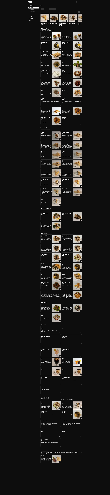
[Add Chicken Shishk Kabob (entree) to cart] (66, 21)
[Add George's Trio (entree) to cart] (59, 260)
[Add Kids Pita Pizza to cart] (81, 343)
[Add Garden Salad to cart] (59, 320)
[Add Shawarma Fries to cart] (81, 123)
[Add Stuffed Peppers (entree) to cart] (59, 289)
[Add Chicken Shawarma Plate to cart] (59, 408)
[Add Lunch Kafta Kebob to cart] (59, 436)
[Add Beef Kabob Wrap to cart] (59, 148)
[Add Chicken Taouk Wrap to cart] (81, 139)
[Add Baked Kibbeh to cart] (59, 95)
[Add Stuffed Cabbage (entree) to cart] (81, 279)
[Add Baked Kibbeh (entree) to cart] (59, 298)
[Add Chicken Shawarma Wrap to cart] (48, 21)
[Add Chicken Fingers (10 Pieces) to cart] (81, 114)
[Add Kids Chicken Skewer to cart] (59, 333)
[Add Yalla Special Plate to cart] (59, 418)
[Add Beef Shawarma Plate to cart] (81, 408)
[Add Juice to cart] (59, 393)
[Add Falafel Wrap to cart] (81, 157)
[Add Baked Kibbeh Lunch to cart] (59, 446)
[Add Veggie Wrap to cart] (59, 157)
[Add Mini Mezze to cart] (81, 418)
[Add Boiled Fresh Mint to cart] (59, 384)
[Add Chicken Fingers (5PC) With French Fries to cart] (59, 123)
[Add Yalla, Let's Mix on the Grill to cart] (57, 21)
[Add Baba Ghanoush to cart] (81, 39)
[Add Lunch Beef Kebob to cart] (81, 427)
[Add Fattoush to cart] (59, 311)
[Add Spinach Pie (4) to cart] (81, 95)
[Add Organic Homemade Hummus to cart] (59, 39)
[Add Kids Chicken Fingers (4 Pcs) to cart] (59, 343)
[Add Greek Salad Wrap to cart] (81, 195)
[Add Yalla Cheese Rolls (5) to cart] (59, 58)
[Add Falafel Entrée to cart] (81, 298)
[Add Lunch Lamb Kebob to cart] (81, 436)
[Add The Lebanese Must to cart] (59, 219)
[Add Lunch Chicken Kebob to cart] (59, 427)
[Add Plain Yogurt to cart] (81, 105)
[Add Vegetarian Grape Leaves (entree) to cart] (81, 270)
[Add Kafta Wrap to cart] (81, 148)
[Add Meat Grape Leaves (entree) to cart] (59, 279)
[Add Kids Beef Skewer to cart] (81, 333)
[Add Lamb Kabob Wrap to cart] (59, 195)
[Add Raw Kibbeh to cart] (59, 462)
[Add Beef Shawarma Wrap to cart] (76, 21)
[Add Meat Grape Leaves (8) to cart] (59, 48)
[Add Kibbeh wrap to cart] (81, 176)
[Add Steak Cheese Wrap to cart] (59, 204)
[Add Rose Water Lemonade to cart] (59, 355)
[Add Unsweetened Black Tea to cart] (81, 384)
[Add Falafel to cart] (81, 77)
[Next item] (81, 12)
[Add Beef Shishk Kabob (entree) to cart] (81, 242)
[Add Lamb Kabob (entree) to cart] (81, 251)
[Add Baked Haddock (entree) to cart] (81, 289)
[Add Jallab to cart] (59, 365)
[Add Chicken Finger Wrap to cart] (81, 167)
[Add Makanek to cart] (59, 139)
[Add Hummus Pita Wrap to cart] (59, 167)
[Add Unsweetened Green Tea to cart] (81, 355)
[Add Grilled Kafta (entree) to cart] (59, 251)
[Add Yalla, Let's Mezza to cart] (59, 229)
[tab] (42, 9)
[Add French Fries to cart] (59, 114)
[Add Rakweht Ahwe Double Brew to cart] (81, 374)
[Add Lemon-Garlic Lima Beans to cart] (59, 67)
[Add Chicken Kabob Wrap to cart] (59, 176)
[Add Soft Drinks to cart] (81, 365)
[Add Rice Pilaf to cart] (59, 105)
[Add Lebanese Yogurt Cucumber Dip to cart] (59, 77)
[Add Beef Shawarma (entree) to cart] (59, 270)
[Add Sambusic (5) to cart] (81, 58)
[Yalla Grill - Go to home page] (30, 2)
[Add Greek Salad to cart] (81, 311)
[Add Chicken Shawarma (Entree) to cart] (81, 260)
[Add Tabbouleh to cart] (81, 67)
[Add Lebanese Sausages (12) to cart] (81, 86)
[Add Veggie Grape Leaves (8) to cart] (81, 48)
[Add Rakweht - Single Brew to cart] (59, 374)
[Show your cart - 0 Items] (81, 2)
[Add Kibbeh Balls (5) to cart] (59, 86)
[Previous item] (79, 12)
